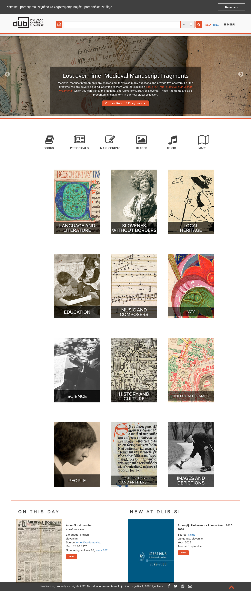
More (71, 556)
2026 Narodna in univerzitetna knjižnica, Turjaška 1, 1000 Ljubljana (121, 586)
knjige (191, 534)
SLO (208, 24)
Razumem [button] (231, 7)
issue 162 (102, 550)
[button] (114, 7)
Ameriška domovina (88, 542)
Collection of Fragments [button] (125, 103)
